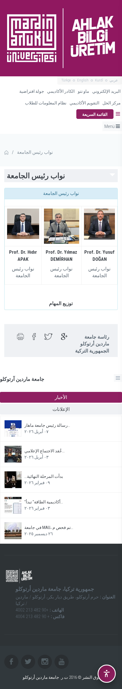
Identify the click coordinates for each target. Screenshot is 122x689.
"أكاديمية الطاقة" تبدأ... (43, 502)
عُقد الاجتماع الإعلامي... (44, 450)
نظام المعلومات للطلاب (45, 103)
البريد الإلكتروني (106, 91)
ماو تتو (83, 91)
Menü (110, 126)
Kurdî (99, 80)
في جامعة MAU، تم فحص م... (48, 527)
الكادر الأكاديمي (61, 91)
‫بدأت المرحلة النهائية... (43, 476)
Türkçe (66, 80)
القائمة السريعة (95, 114)
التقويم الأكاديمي (84, 103)
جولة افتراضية (31, 91)
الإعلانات (61, 409)
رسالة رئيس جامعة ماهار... (47, 425)
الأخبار (61, 397)
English (83, 80)
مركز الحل (111, 103)
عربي (114, 80)
